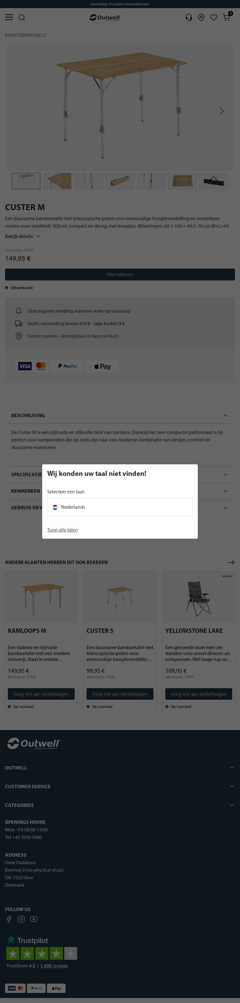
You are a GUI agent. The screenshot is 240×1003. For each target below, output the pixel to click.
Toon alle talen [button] (62, 530)
